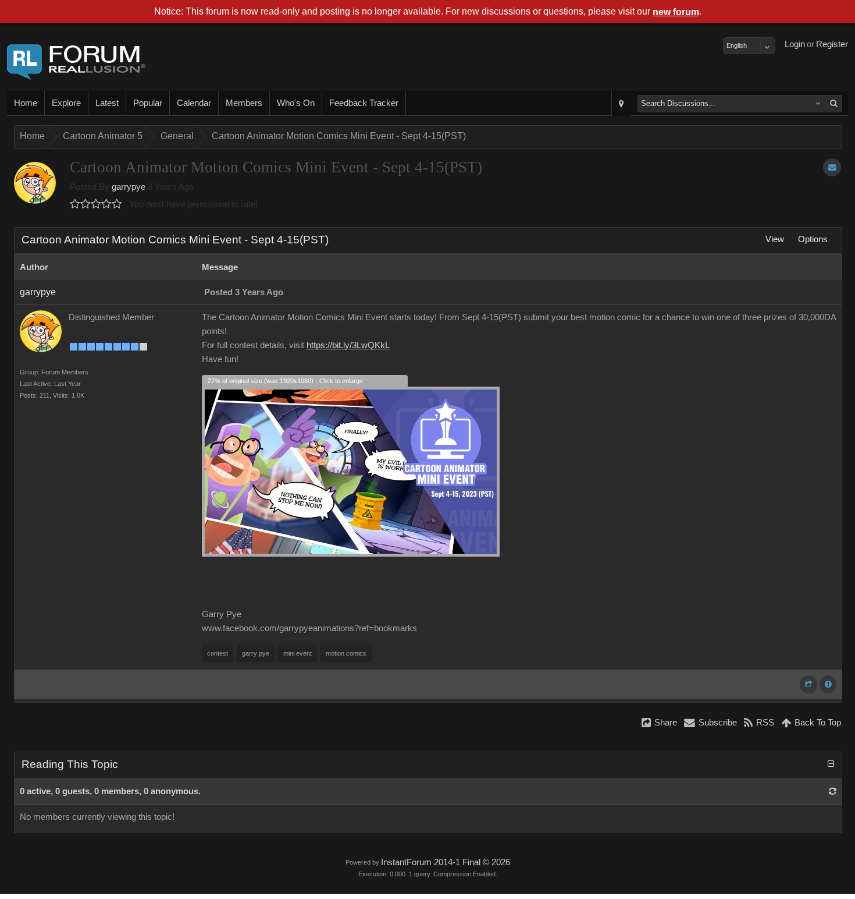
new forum (676, 12)
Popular (147, 103)
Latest (107, 103)
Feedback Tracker (363, 103)
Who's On (296, 103)
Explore (66, 103)
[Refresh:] (832, 791)
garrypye (128, 187)
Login (795, 44)
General (177, 136)
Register (832, 44)
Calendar (194, 103)
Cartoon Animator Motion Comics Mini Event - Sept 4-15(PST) (339, 136)
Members (244, 103)
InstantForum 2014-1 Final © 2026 (445, 862)
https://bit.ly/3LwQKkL (348, 345)
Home (25, 103)
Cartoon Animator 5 (102, 136)
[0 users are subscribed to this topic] (832, 167)
